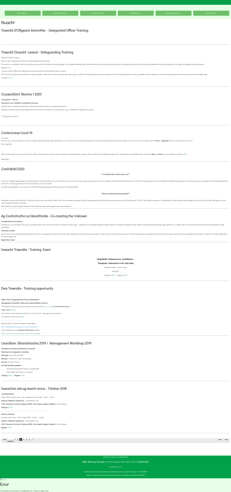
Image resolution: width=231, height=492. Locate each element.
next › (220, 439)
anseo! (10, 78)
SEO (191, 141)
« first (4, 439)
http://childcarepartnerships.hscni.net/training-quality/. (19, 327)
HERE (185, 154)
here (9, 67)
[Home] (3, 479)
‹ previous (10, 440)
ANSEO (10, 375)
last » (227, 439)
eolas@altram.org (115, 467)
